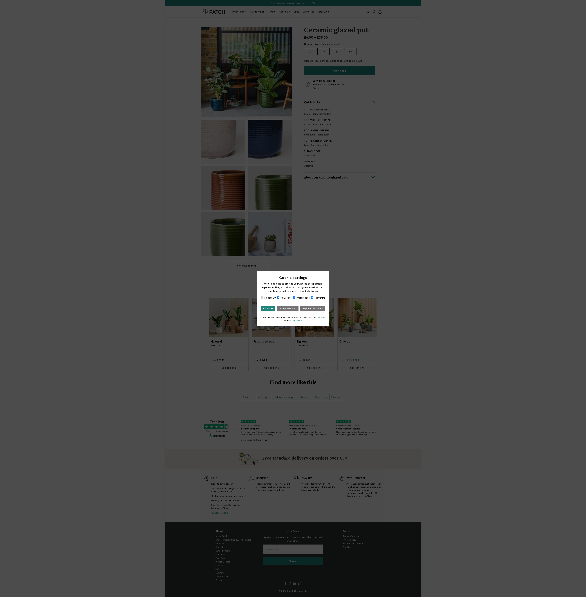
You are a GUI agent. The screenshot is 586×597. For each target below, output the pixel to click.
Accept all (268, 308)
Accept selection (287, 308)
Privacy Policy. (295, 320)
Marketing (320, 297)
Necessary (270, 297)
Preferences (303, 297)
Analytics (285, 297)
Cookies (321, 317)
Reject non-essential (313, 308)
